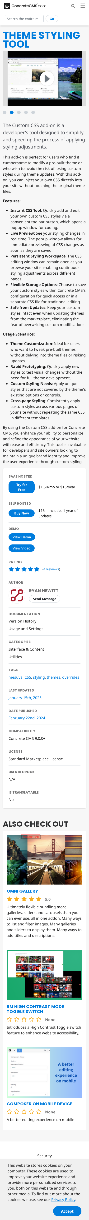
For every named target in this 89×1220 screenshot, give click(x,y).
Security (44, 1155)
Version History (22, 621)
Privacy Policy (63, 1199)
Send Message (44, 599)
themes (53, 677)
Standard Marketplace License (36, 758)
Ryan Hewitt (44, 590)
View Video (22, 548)
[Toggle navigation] (82, 7)
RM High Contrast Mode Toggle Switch (35, 1008)
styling (39, 677)
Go (52, 18)
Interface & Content (26, 649)
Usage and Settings (26, 628)
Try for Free (21, 487)
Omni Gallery (22, 891)
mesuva (16, 677)
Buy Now (21, 513)
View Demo (22, 537)
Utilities (15, 656)
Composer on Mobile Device (39, 1104)
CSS (27, 677)
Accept (67, 1211)
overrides (70, 677)
